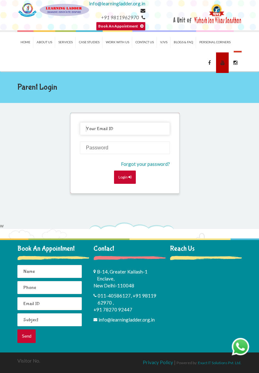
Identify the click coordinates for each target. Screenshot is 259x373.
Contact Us (145, 42)
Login (123, 177)
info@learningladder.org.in (117, 3)
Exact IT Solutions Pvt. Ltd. (219, 362)
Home (25, 42)
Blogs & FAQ (183, 42)
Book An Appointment (118, 26)
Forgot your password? (145, 164)
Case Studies (89, 42)
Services (65, 42)
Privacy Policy (158, 362)
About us (44, 42)
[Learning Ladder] (53, 10)
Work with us (117, 42)
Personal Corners (215, 42)
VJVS (163, 42)
